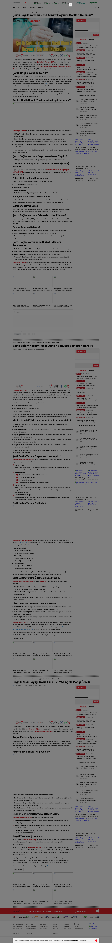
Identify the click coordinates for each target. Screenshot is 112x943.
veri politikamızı (74, 940)
